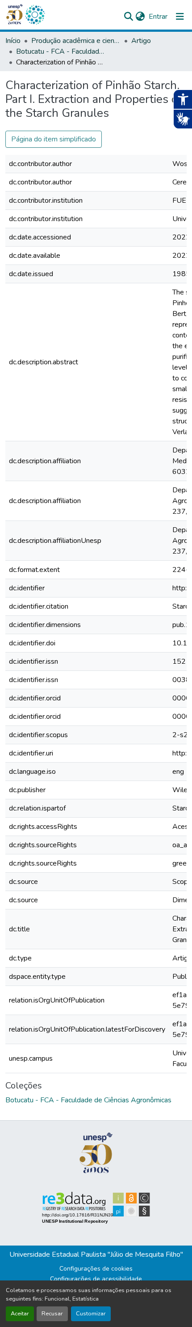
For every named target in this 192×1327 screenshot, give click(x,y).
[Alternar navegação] (180, 16)
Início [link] (13, 41)
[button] (35, 15)
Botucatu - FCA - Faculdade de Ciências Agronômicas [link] (60, 51)
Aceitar (20, 1314)
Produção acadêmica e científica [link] (76, 41)
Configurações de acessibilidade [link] (96, 1279)
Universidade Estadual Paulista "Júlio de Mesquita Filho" (96, 1254)
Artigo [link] (141, 41)
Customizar (91, 1314)
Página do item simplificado (53, 139)
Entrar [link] (158, 16)
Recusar (52, 1314)
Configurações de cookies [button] (96, 1268)
